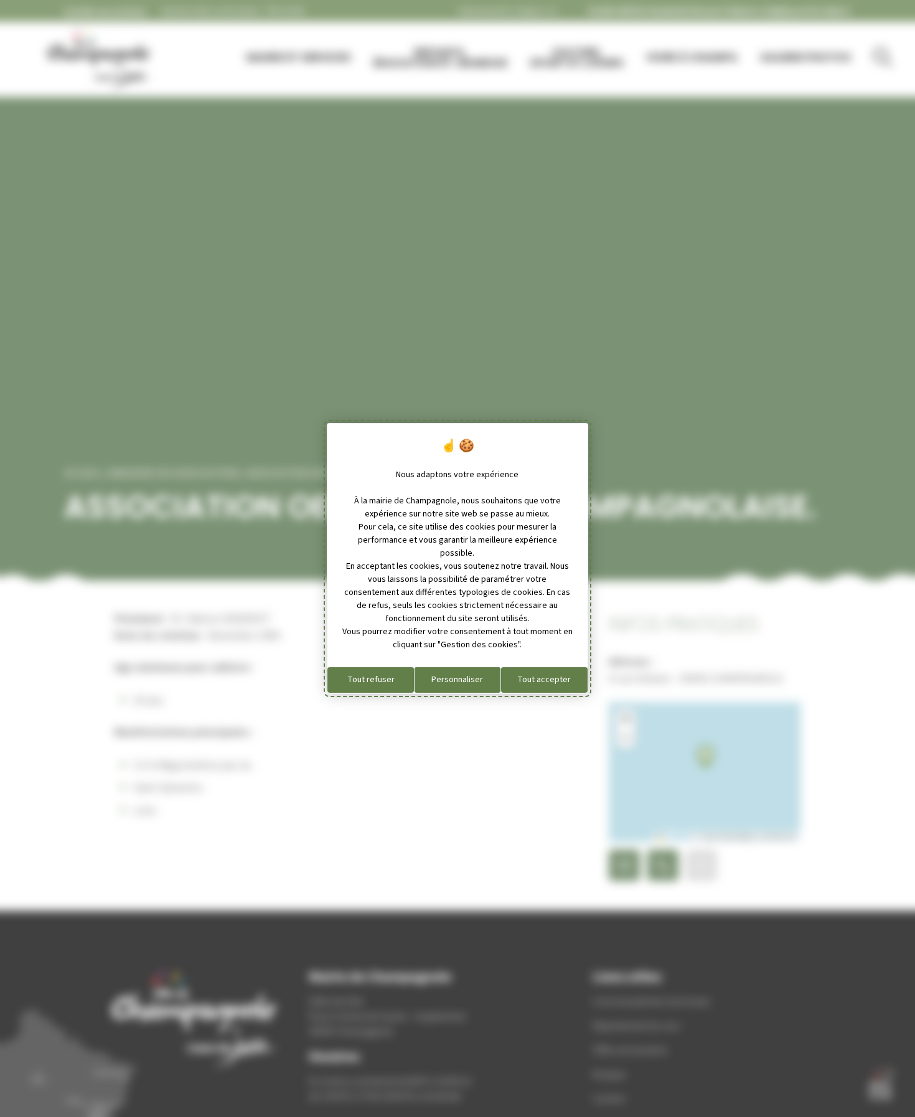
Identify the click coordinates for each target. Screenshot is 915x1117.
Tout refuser (371, 679)
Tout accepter (544, 679)
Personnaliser (457, 679)
